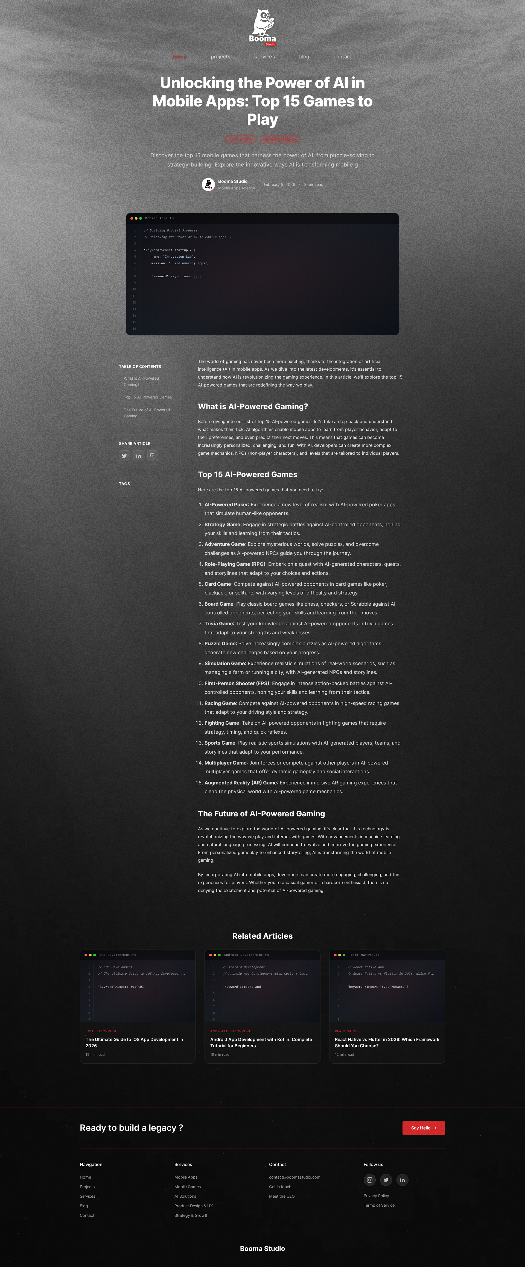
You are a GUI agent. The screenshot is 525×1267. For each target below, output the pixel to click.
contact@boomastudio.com (294, 1177)
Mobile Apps (186, 1177)
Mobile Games (187, 1186)
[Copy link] (152, 455)
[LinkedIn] (402, 1180)
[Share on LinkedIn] (138, 455)
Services (87, 1196)
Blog (84, 1205)
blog (304, 56)
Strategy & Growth (191, 1215)
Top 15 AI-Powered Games (148, 397)
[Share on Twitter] (124, 455)
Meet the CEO (282, 1196)
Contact (87, 1215)
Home (85, 1177)
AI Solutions (185, 1196)
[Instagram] (370, 1180)
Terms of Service (379, 1205)
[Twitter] (386, 1180)
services (265, 56)
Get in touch (280, 1186)
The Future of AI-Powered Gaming (147, 413)
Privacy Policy (376, 1195)
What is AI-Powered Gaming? (141, 381)
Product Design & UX (193, 1205)
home (180, 56)
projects (221, 56)
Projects (87, 1186)
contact (343, 56)
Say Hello (421, 1128)
